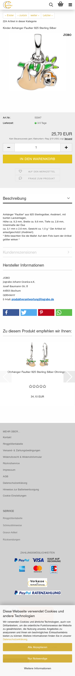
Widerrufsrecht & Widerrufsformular (22, 456)
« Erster (9, 15)
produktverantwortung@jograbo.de (33, 299)
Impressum (9, 469)
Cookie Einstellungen (14, 495)
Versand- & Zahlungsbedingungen (21, 450)
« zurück (22, 15)
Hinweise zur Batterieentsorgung (21, 489)
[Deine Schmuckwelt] (6, 5)
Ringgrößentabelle (13, 443)
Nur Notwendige (37, 658)
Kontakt (7, 437)
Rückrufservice (11, 463)
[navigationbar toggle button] (70, 5)
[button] (8, 147)
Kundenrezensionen (20, 252)
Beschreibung (14, 198)
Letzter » (48, 15)
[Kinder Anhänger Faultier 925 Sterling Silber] (37, 61)
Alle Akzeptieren (37, 647)
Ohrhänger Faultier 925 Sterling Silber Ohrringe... (38, 371)
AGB (5, 476)
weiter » (35, 15)
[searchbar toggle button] (51, 5)
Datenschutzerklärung (15, 639)
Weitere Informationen (37, 668)
